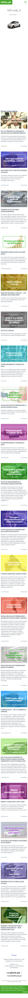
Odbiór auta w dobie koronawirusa (10, 210)
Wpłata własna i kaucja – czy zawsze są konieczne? (13, 294)
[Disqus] (14, 47)
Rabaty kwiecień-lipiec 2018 (12, 802)
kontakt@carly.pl (14, 975)
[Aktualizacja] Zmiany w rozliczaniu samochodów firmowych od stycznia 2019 (13, 759)
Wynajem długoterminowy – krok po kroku (13, 666)
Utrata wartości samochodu (14, 574)
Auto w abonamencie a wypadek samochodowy (11, 483)
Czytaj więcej (24, 146)
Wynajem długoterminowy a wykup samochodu (13, 406)
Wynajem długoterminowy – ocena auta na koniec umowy (14, 617)
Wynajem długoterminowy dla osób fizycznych (13, 530)
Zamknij (25, 992)
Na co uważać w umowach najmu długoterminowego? (13, 132)
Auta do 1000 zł (7, 330)
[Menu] (25, 2)
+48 (13, 973)
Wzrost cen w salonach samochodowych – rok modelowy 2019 (11, 927)
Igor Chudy (18, 981)
